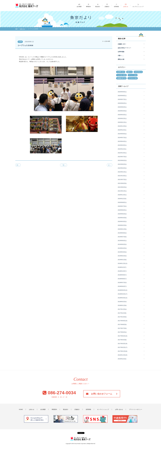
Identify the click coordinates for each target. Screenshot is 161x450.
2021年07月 (122, 179)
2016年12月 (122, 355)
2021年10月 (122, 175)
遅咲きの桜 (121, 59)
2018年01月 (122, 305)
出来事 (120, 72)
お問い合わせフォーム (101, 394)
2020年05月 (122, 214)
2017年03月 (122, 343)
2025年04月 (122, 111)
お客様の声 (121, 78)
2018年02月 (122, 301)
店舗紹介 (107, 6)
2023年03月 (122, 145)
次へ (109, 165)
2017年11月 (122, 313)
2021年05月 (122, 187)
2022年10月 (122, 153)
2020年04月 (122, 217)
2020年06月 (122, 210)
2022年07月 (122, 156)
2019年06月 (122, 240)
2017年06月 (122, 332)
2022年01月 (122, 172)
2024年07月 (122, 137)
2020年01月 (122, 229)
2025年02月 (122, 118)
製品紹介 (97, 6)
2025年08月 (122, 95)
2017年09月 (122, 320)
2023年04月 (122, 141)
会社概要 (79, 6)
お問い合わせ (119, 409)
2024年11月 (122, 130)
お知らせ (125, 6)
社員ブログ (22, 29)
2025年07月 (122, 99)
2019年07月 (122, 236)
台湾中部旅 (121, 51)
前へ (17, 165)
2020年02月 (122, 225)
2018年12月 (122, 263)
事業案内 (88, 6)
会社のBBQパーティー (124, 48)
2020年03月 (122, 221)
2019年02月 (122, 256)
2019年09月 (122, 233)
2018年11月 (122, 267)
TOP (16, 29)
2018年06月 (122, 286)
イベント (133, 75)
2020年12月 (122, 195)
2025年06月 (122, 103)
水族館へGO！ (122, 44)
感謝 (129, 72)
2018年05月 (122, 290)
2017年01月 (122, 351)
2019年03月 (122, 252)
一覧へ (63, 165)
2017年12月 (122, 309)
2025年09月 (122, 91)
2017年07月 (122, 328)
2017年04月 (122, 339)
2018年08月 (122, 278)
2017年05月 (122, 336)
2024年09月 (122, 133)
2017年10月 (122, 317)
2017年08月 (122, 324)
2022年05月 (122, 164)
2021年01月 (122, 191)
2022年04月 (122, 168)
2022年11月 (122, 149)
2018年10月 (122, 271)
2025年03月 (122, 114)
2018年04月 (122, 294)
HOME (21, 409)
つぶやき (121, 75)
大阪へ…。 (121, 55)
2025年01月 (122, 122)
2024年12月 (122, 126)
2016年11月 (122, 359)
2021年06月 (122, 183)
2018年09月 (122, 275)
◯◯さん (132, 78)
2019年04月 (122, 248)
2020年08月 (122, 202)
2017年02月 (122, 347)
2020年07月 (122, 206)
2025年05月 (122, 107)
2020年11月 (122, 198)
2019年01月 (122, 259)
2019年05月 (122, 244)
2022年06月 (122, 160)
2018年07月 (122, 282)
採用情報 (116, 6)
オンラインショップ (138, 6)
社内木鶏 (138, 72)
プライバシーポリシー (135, 409)
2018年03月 (122, 298)
